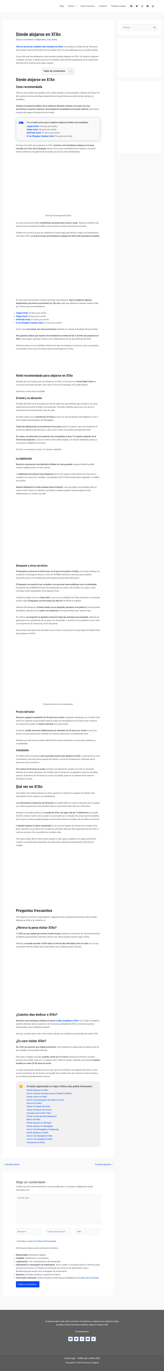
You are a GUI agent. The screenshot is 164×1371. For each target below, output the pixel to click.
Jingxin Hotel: (33, 126)
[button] (75, 6)
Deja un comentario (24, 39)
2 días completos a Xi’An (67, 1020)
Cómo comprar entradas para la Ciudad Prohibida (49, 1093)
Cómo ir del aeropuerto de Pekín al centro (45, 1100)
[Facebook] (131, 6)
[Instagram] (142, 6)
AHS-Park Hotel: (34, 133)
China (54, 39)
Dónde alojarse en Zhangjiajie (40, 1126)
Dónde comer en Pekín (37, 1096)
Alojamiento (40, 39)
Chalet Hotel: (33, 129)
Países (71, 6)
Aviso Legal (69, 1358)
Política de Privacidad (46, 1241)
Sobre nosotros (88, 6)
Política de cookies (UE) (89, 1358)
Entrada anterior (11, 1164)
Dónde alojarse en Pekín (37, 1090)
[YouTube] (147, 6)
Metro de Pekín (33, 1119)
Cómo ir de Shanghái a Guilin (39, 1139)
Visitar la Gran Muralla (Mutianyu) (42, 1116)
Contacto (103, 6)
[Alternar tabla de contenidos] (69, 71)
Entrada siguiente (104, 1164)
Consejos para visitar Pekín (39, 1113)
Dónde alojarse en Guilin (37, 1132)
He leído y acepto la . (37, 1241)
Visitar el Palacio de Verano (39, 1110)
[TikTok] (153, 6)
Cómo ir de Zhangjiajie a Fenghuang (43, 1129)
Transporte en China (36, 1142)
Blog (62, 6)
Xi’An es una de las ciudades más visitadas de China (39, 46)
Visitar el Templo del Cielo (38, 1106)
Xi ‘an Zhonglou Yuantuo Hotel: (40, 136)
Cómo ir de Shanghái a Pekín (39, 1136)
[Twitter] (137, 6)
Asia (49, 39)
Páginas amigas (118, 6)
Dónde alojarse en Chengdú (39, 1123)
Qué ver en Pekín (34, 1103)
